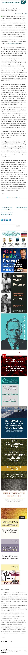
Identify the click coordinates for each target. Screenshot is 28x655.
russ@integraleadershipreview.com (15, 43)
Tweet (9, 197)
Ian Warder (3, 605)
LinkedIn (19, 197)
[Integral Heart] (10, 584)
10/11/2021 (17, 607)
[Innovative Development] (10, 543)
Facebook (13, 197)
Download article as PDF (21, 13)
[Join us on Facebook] (4, 220)
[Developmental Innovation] (10, 569)
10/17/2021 (16, 596)
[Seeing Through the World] (14, 349)
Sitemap (25, 650)
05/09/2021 (20, 624)
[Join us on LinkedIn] (7, 220)
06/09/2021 (15, 614)
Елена (2, 620)
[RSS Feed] (10, 220)
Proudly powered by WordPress (15, 650)
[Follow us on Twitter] (2, 220)
